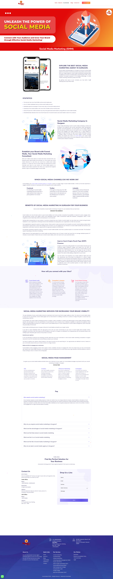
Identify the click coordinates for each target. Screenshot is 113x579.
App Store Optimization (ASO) (59, 572)
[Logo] (21, 3)
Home (56, 2)
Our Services (66, 2)
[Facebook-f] (23, 563)
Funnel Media (78, 135)
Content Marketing (57, 554)
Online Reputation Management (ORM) (61, 560)
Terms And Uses (77, 558)
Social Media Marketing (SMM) (59, 565)
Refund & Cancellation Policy (80, 556)
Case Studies (46, 560)
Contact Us (76, 2)
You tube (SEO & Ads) (58, 568)
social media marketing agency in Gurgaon (42, 183)
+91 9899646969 (56, 539)
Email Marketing (56, 556)
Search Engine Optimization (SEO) (60, 563)
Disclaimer (76, 554)
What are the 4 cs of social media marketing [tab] (37, 437)
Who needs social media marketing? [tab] (34, 397)
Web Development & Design (59, 567)
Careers (45, 563)
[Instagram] (25, 563)
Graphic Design (56, 570)
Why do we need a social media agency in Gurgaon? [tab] (39, 446)
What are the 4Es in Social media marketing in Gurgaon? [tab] (40, 442)
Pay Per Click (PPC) (57, 561)
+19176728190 (24, 498)
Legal (75, 559)
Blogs (72, 2)
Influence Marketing (57, 558)
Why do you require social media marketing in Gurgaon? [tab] (40, 424)
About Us (60, 2)
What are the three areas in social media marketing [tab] (39, 433)
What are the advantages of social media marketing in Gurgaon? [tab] (43, 428)
